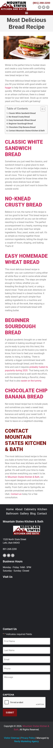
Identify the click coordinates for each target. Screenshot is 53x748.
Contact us (16, 494)
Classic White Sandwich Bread (22, 113)
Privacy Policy (28, 738)
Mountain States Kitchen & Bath (23, 477)
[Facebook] (39, 7)
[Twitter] (43, 7)
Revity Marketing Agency (26, 741)
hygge (8, 87)
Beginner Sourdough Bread (21, 123)
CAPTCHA (8, 695)
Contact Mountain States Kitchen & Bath (27, 130)
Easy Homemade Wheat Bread (22, 120)
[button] (26, 12)
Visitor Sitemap (11, 738)
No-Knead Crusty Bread (19, 117)
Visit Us (7, 576)
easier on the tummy (31, 380)
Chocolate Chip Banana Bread (22, 127)
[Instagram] (47, 7)
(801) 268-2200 (41, 2)
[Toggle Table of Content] (41, 109)
